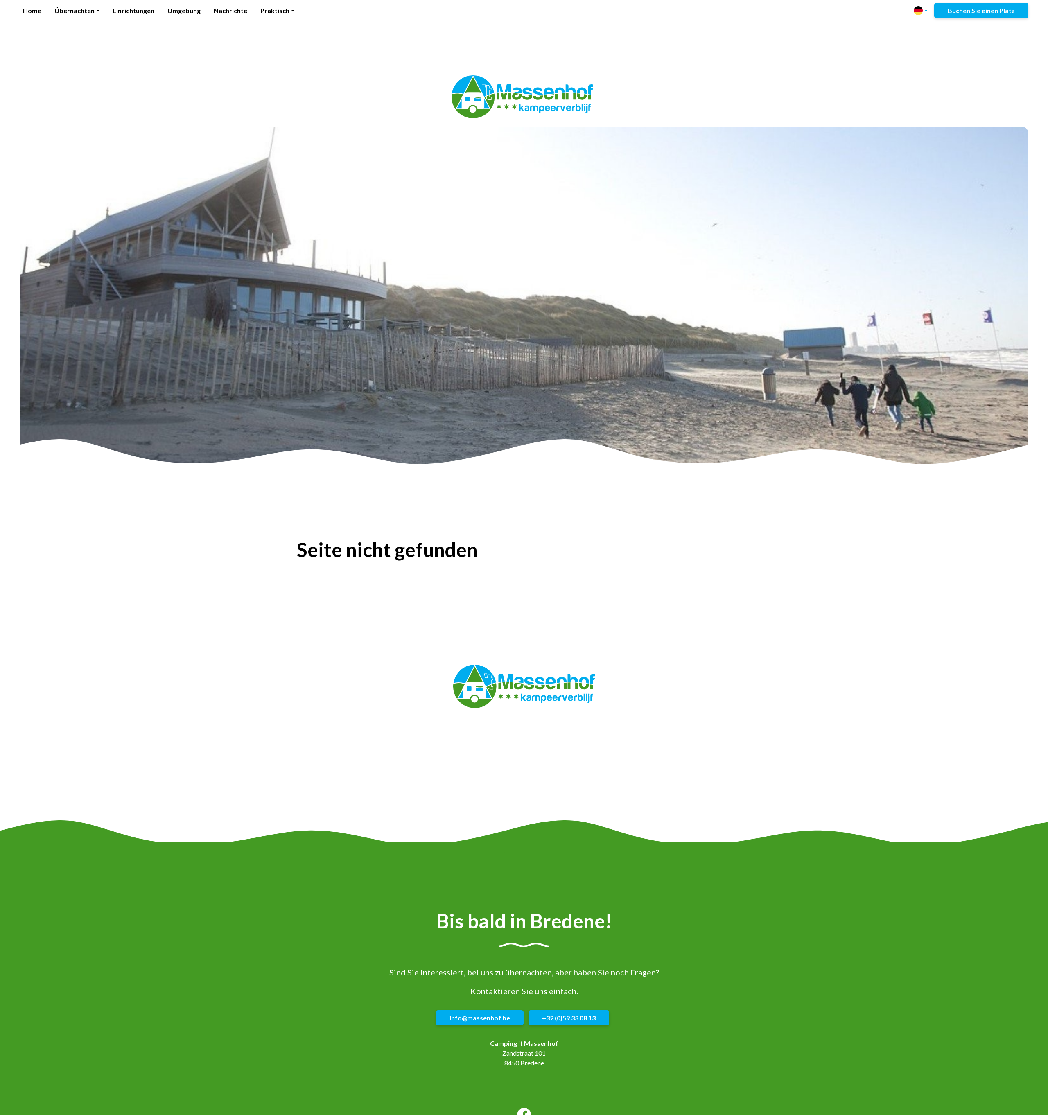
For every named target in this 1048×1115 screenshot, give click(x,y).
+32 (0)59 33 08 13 (569, 1018)
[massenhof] (522, 97)
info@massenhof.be (479, 1018)
